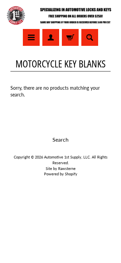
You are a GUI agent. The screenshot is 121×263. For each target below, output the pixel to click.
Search (60, 139)
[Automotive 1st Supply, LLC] (60, 15)
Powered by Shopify (60, 174)
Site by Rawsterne (61, 168)
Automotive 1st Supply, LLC (67, 157)
